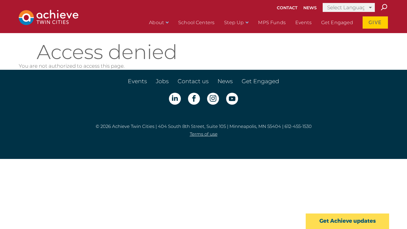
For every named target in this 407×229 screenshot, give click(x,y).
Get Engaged (337, 22)
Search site (383, 7)
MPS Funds (271, 22)
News (310, 8)
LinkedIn (175, 99)
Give (375, 22)
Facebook (194, 99)
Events (303, 22)
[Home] (48, 23)
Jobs (162, 81)
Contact (287, 8)
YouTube (232, 99)
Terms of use (204, 134)
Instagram (213, 99)
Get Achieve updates (347, 221)
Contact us (193, 81)
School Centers (196, 22)
